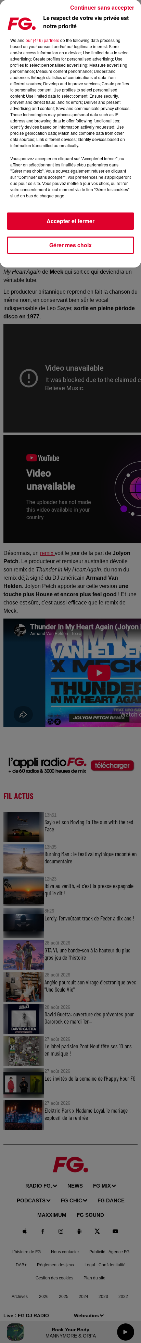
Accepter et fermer (70, 221)
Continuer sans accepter (102, 7)
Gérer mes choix (70, 245)
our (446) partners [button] (42, 40)
